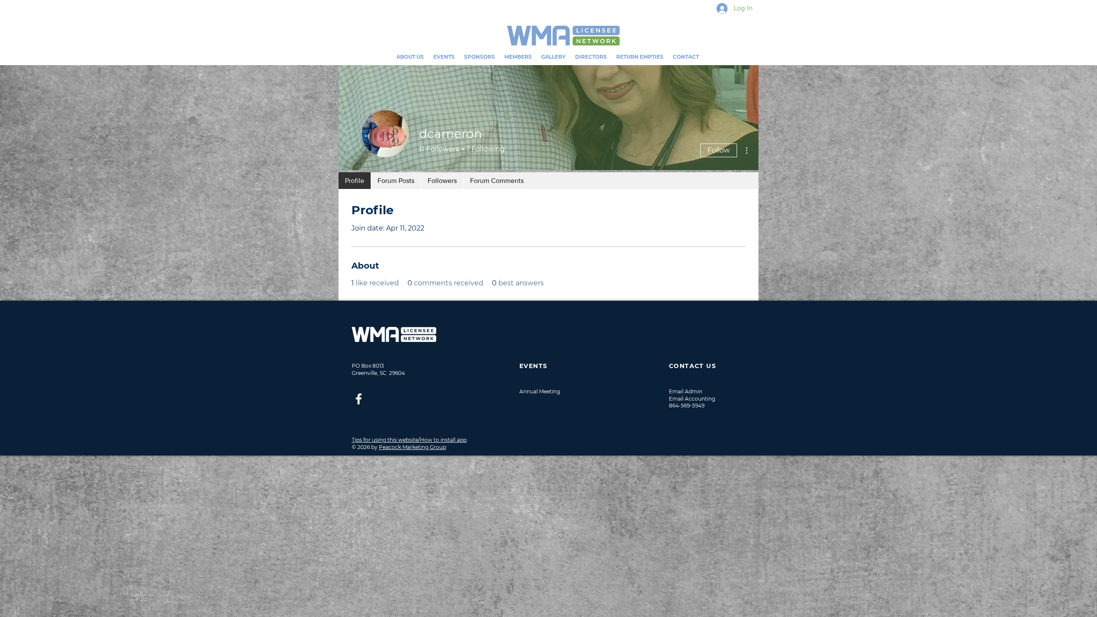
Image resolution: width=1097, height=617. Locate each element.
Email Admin (685, 391)
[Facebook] (358, 399)
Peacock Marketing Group (412, 447)
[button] (444, 56)
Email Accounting (692, 398)
